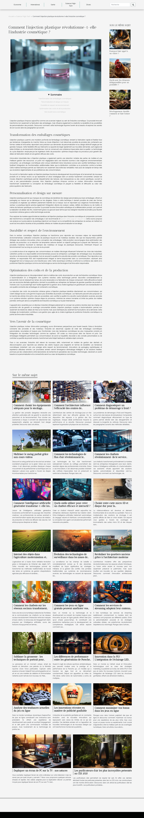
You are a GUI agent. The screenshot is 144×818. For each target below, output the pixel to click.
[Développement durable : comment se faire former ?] (120, 99)
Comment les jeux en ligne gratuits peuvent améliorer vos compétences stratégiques (71, 608)
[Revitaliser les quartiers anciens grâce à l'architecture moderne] (112, 540)
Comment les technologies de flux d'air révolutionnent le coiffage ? (70, 457)
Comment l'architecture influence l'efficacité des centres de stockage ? (72, 408)
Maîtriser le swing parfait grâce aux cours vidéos (31, 456)
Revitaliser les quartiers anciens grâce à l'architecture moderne (112, 556)
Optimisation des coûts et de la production (54, 109)
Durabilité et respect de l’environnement (55, 105)
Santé (53, 5)
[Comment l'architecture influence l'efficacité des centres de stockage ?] (72, 392)
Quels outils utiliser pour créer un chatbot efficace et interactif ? (72, 504)
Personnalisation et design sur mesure (54, 102)
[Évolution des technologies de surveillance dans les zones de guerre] (72, 540)
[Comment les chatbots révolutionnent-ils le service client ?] (112, 440)
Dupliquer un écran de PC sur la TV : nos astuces (40, 770)
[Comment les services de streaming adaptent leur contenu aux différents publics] (112, 592)
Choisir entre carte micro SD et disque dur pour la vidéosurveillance (111, 506)
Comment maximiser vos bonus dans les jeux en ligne (112, 709)
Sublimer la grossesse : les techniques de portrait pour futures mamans (29, 659)
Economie (17, 5)
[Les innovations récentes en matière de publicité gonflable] (72, 694)
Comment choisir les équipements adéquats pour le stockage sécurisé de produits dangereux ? (32, 408)
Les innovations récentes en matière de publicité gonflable (70, 709)
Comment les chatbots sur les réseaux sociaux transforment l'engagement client (30, 608)
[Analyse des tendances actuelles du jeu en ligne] (31, 694)
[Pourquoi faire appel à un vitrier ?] (120, 39)
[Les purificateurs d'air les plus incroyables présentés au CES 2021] (102, 751)
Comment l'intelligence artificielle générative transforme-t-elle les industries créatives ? (32, 506)
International (35, 5)
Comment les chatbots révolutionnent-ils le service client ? (110, 457)
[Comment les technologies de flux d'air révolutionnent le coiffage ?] (72, 440)
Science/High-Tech (70, 5)
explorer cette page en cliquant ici (72, 219)
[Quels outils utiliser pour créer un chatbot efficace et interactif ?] (72, 489)
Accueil (11, 16)
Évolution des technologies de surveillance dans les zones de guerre (71, 557)
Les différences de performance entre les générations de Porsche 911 (72, 659)
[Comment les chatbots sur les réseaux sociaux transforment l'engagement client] (31, 592)
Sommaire (56, 94)
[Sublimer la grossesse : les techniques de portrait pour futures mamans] (31, 643)
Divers (88, 5)
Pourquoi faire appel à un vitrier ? (118, 52)
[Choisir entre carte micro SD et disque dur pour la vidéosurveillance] (112, 489)
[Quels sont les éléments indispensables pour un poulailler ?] (120, 68)
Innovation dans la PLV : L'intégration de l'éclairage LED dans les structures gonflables (112, 659)
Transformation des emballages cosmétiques (54, 99)
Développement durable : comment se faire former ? (119, 113)
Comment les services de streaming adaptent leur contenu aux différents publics (112, 608)
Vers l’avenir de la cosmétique (55, 112)
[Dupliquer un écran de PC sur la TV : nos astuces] (41, 751)
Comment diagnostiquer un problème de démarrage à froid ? (113, 407)
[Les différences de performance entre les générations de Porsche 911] (72, 643)
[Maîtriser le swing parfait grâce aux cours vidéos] (31, 440)
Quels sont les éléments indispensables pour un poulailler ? (119, 82)
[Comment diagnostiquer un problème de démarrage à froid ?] (112, 392)
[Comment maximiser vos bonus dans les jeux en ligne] (112, 694)
